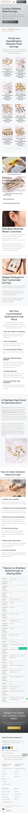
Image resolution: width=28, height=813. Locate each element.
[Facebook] (3, 748)
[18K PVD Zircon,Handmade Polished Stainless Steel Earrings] (7, 87)
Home (3, 29)
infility (9, 810)
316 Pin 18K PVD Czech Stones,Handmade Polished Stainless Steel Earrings (20, 142)
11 (20, 147)
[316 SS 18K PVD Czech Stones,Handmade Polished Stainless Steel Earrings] (7, 62)
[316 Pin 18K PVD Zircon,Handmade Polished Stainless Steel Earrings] (20, 87)
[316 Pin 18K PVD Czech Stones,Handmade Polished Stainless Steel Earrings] (20, 131)
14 (7, 148)
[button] (14, 2)
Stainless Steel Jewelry (14, 29)
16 (11, 148)
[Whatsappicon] (12, 748)
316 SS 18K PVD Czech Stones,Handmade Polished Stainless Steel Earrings (7, 72)
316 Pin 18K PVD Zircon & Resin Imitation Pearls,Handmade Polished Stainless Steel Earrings (20, 73)
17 (14, 148)
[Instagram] (9, 748)
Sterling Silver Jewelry (19, 765)
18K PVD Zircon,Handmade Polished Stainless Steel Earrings (7, 96)
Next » (19, 148)
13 (24, 147)
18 (16, 148)
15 (9, 148)
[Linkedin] (6, 748)
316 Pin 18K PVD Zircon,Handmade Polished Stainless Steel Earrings (20, 96)
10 (18, 147)
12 (22, 147)
